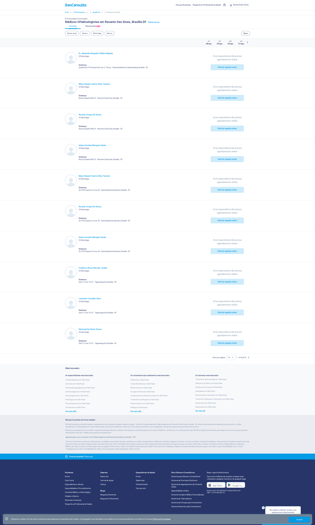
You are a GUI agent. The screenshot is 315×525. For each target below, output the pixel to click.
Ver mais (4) (200, 411)
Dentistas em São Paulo (75, 384)
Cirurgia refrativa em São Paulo (142, 392)
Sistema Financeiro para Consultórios (186, 507)
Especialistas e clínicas (74, 484)
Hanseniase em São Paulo (205, 407)
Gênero (85, 33)
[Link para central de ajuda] (66, 456)
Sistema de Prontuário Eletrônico (184, 480)
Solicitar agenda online (227, 67)
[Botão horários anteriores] (202, 42)
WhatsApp (97, 33)
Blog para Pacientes (108, 495)
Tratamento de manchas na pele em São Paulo (149, 396)
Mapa (245, 33)
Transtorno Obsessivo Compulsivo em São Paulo (214, 399)
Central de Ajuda (106, 480)
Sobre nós (104, 476)
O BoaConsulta (142, 484)
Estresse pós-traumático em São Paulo (211, 395)
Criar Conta (69, 480)
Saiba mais (140, 480)
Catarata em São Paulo (139, 380)
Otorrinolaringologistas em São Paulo (80, 388)
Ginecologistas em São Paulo (76, 396)
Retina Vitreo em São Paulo (141, 388)
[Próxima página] (248, 357)
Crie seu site (141, 488)
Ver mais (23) (135, 411)
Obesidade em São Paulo (205, 391)
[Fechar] (263, 507)
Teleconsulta (92, 26)
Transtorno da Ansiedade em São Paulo (211, 379)
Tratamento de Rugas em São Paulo (144, 400)
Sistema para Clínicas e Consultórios (185, 476)
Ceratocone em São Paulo (205, 403)
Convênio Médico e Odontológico (78, 492)
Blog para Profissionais (109, 499)
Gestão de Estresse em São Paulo (208, 387)
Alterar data (72, 33)
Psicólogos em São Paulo (75, 400)
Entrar (67, 476)
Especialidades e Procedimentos (78, 488)
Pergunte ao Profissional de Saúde (207, 5)
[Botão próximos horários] (247, 42)
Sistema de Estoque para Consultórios (186, 503)
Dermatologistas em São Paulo (77, 392)
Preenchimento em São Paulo (142, 403)
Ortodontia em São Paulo (75, 407)
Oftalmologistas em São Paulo (77, 380)
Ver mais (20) (70, 411)
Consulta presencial (73, 27)
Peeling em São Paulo (138, 407)
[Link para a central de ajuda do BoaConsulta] (224, 4)
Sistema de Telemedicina (181, 499)
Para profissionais (183, 5)
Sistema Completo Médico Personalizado (187, 495)
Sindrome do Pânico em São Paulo (208, 383)
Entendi (299, 520)
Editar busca (153, 22)
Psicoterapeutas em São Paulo (77, 403)
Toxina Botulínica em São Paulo (142, 384)
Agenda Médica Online (180, 491)
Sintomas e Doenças (73, 500)
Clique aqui (81, 457)
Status (103, 484)
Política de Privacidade (162, 519)
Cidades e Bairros (72, 496)
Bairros (109, 33)
